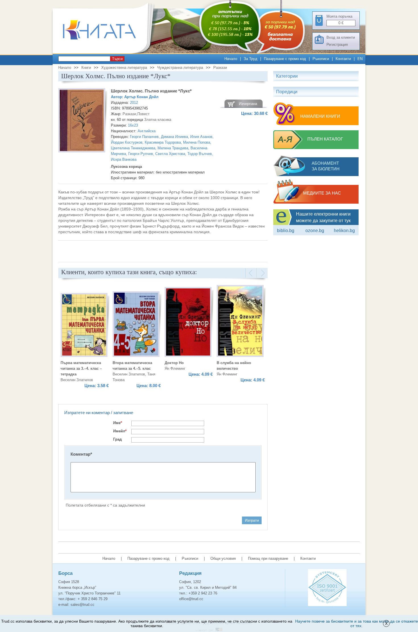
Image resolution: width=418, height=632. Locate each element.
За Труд (250, 59)
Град (117, 439)
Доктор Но (174, 363)
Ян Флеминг (175, 368)
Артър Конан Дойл (141, 97)
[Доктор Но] (188, 323)
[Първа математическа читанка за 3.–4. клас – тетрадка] (84, 326)
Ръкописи (321, 59)
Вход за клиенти (340, 37)
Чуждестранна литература (180, 67)
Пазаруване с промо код (285, 59)
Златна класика (157, 119)
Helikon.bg (344, 230)
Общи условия (223, 558)
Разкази (220, 67)
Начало (230, 59)
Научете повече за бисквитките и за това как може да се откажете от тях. (356, 623)
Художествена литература (124, 67)
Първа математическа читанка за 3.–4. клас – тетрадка (81, 368)
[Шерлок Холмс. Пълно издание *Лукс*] (81, 121)
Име (117, 423)
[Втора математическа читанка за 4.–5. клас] (136, 325)
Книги (86, 67)
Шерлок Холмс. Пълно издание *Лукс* (151, 90)
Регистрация (337, 44)
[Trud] (105, 52)
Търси (117, 59)
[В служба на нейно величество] (240, 322)
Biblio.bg (285, 230)
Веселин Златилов (77, 380)
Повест (143, 114)
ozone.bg (314, 230)
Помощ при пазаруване (268, 558)
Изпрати (252, 520)
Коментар (81, 454)
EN (360, 59)
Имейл (120, 431)
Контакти (343, 59)
